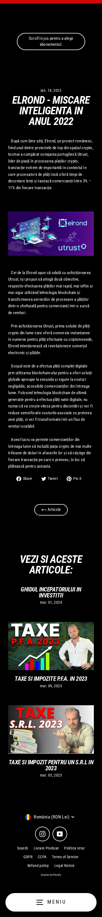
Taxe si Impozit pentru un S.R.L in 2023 (51, 765)
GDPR (27, 857)
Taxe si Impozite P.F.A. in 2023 (51, 678)
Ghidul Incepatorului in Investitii (51, 592)
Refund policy (38, 865)
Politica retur (74, 848)
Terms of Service (65, 857)
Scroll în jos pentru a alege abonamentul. (51, 41)
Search (22, 848)
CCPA (42, 857)
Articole (54, 509)
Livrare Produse (46, 848)
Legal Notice (64, 865)
